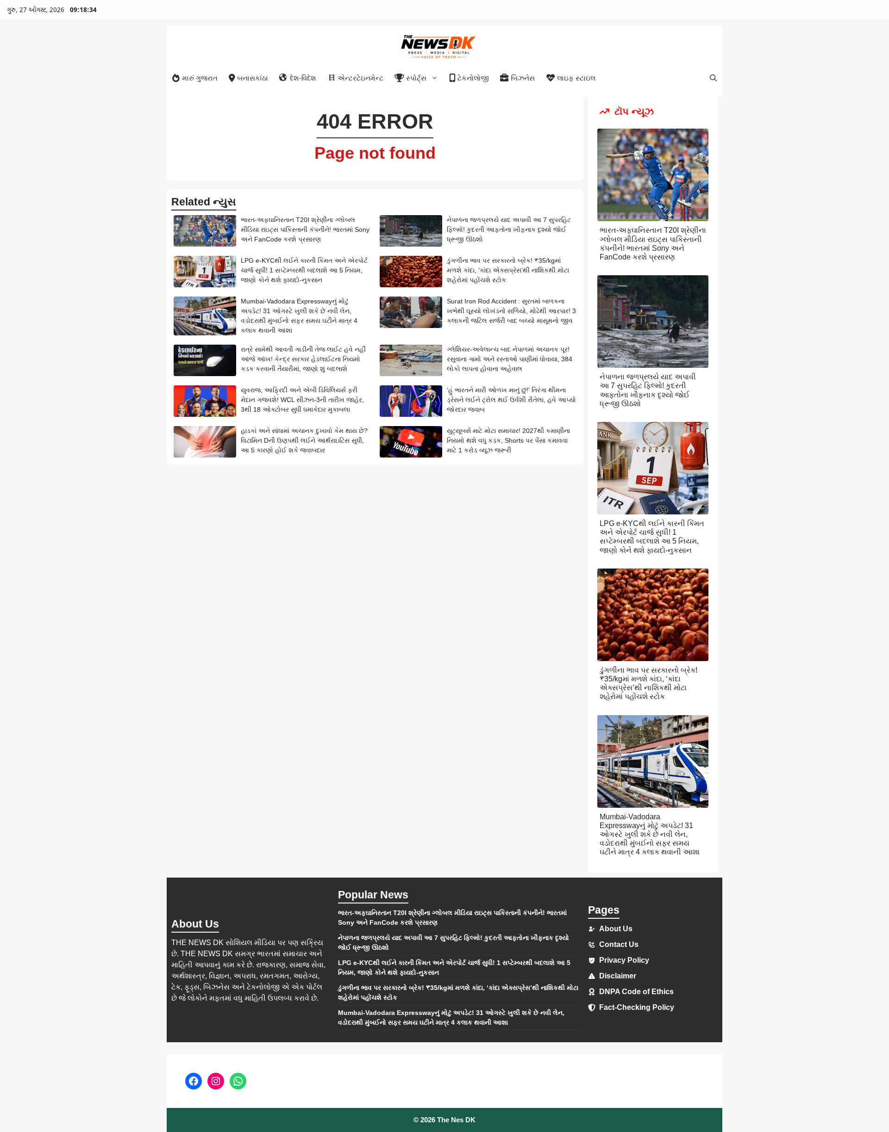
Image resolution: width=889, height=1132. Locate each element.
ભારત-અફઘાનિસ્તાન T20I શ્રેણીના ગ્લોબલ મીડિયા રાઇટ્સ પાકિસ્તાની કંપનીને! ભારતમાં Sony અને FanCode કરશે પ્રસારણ (305, 229)
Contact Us (619, 944)
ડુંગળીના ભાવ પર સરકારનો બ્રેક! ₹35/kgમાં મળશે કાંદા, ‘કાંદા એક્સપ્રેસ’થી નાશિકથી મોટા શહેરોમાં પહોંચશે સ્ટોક (508, 270)
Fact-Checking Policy (636, 1007)
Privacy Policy (624, 960)
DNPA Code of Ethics (636, 992)
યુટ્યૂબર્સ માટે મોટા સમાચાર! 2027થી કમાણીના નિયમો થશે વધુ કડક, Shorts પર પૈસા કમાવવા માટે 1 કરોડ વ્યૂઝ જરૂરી (508, 440)
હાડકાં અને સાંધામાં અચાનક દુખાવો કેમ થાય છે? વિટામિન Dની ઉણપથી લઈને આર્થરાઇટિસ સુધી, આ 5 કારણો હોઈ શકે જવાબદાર (304, 440)
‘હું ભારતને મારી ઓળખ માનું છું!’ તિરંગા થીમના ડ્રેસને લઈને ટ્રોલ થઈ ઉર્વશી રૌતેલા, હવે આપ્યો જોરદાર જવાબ (511, 399)
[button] (713, 78)
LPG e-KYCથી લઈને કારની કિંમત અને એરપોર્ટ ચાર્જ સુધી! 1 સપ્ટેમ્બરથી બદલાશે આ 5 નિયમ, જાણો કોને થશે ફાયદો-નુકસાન (304, 270)
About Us (615, 929)
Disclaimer (617, 976)
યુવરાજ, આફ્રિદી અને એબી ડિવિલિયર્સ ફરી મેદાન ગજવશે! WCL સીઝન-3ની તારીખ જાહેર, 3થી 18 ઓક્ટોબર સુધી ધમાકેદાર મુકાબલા (302, 399)
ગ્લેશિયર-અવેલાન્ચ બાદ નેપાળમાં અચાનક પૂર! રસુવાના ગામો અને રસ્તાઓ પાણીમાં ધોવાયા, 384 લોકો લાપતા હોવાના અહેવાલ (509, 359)
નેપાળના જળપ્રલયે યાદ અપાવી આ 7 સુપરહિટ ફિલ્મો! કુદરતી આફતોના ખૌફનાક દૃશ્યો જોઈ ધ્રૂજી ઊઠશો (509, 229)
